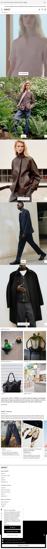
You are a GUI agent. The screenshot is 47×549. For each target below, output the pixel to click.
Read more (7, 524)
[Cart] (45, 9)
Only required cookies (12, 531)
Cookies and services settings (12, 535)
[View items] (45, 136)
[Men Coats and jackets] (23, 296)
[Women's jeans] (23, 108)
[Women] (23, 45)
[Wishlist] (42, 9)
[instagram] (1, 509)
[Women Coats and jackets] (23, 171)
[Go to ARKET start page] (7, 9)
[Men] (23, 233)
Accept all (12, 527)
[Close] (44, 2)
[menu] (1, 9)
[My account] (39, 9)
